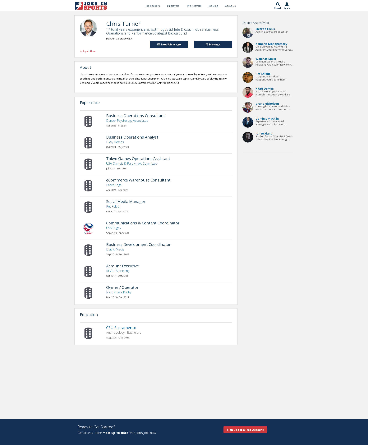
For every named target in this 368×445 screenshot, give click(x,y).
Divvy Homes (115, 142)
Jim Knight (262, 74)
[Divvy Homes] (90, 142)
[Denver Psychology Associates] (90, 121)
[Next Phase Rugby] (90, 292)
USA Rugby (113, 228)
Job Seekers (153, 5)
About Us (230, 5)
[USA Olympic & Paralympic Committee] (90, 164)
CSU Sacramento (121, 327)
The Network (194, 5)
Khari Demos (264, 88)
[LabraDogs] (90, 185)
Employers (173, 5)
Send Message (170, 44)
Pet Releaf (113, 206)
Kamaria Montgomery (271, 44)
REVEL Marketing (117, 271)
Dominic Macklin (267, 118)
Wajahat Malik (265, 59)
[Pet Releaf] (90, 207)
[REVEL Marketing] (90, 271)
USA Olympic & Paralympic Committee (131, 163)
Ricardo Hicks (265, 29)
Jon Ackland (263, 133)
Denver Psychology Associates (127, 120)
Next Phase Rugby (118, 292)
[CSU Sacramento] (90, 333)
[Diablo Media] (90, 249)
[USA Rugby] (90, 228)
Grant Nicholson (267, 103)
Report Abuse (89, 51)
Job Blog (213, 5)
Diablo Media (115, 249)
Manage (214, 44)
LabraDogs (114, 185)
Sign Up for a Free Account (245, 430)
